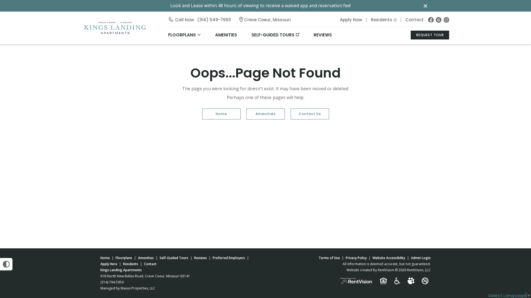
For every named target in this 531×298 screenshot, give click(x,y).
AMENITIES (226, 35)
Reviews (323, 35)
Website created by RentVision (370, 270)
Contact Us (310, 113)
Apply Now (351, 20)
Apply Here (108, 264)
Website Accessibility (389, 258)
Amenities (266, 113)
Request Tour (430, 35)
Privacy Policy (356, 258)
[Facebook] (431, 20)
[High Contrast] (6, 264)
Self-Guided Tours (272, 35)
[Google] (438, 20)
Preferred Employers (229, 258)
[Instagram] (446, 20)
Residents (381, 20)
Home (221, 113)
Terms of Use (329, 258)
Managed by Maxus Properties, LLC (127, 288)
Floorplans (124, 258)
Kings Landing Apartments (121, 270)
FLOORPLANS (182, 35)
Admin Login (421, 258)
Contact (414, 20)
